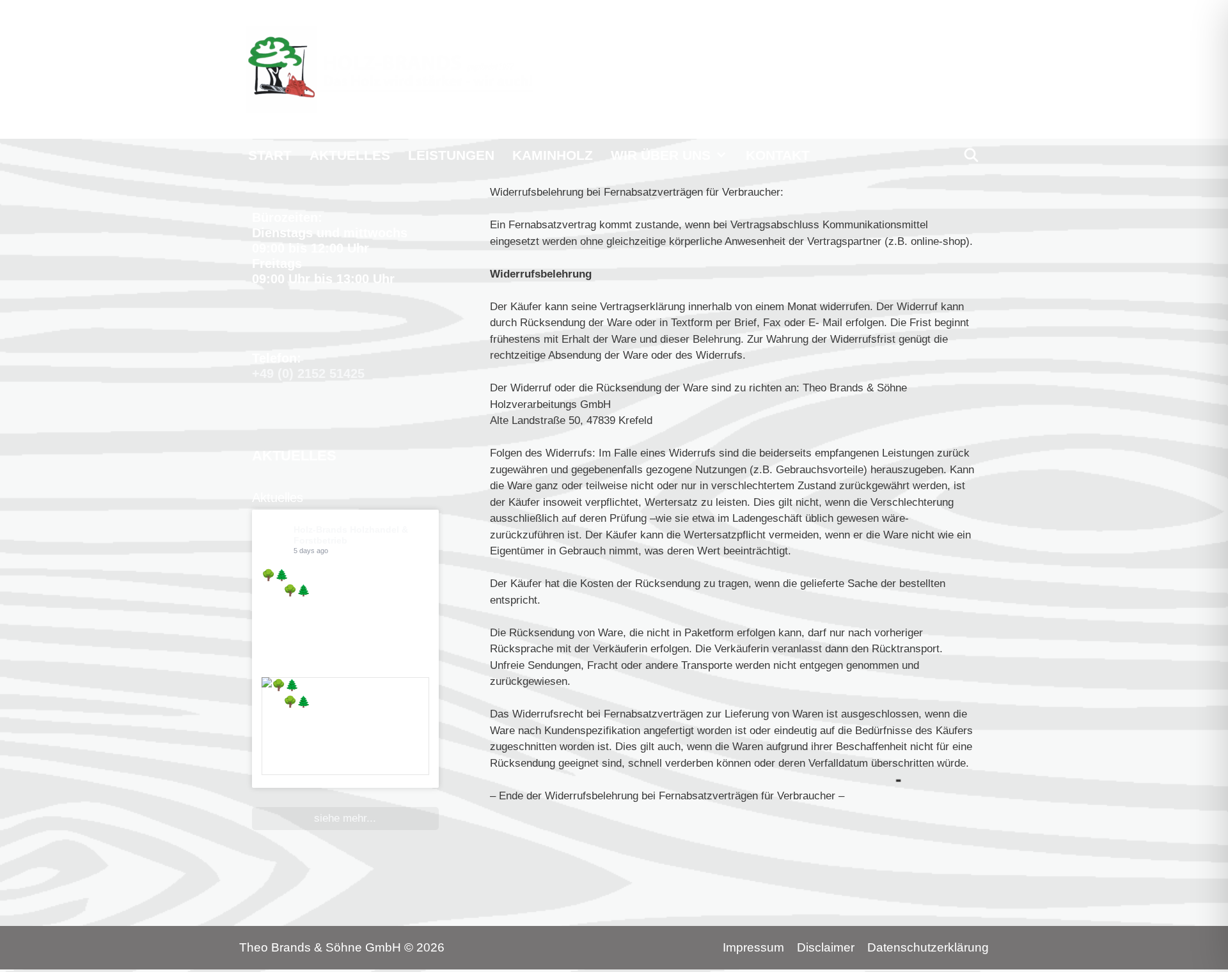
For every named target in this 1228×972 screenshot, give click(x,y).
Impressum (753, 947)
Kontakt (778, 155)
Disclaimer (825, 947)
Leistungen (451, 155)
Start (270, 155)
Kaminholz (552, 155)
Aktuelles (350, 155)
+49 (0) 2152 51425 (308, 373)
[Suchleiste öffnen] (971, 155)
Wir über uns (661, 155)
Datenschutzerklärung (928, 947)
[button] (724, 155)
